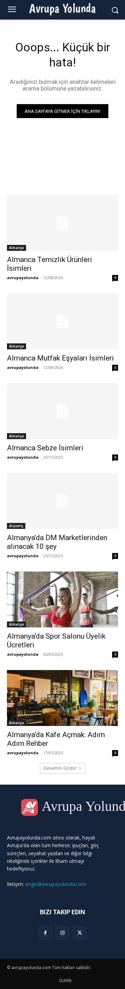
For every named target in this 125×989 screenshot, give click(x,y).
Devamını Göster (60, 768)
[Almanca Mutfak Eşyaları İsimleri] (62, 321)
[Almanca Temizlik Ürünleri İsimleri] (62, 223)
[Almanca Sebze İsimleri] (62, 411)
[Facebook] (45, 933)
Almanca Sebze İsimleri (45, 448)
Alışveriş (16, 525)
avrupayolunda (23, 277)
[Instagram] (62, 933)
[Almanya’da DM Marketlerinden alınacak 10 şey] (62, 501)
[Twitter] (79, 933)
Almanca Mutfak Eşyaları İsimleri (60, 358)
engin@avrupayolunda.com (55, 884)
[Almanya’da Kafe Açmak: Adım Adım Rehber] (62, 698)
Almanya (16, 247)
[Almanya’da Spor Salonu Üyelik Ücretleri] (62, 599)
